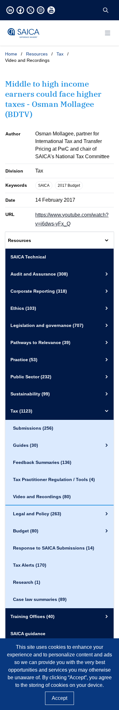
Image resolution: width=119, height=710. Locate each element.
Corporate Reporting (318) (38, 291)
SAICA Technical (28, 256)
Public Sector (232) (30, 376)
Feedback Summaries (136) (42, 462)
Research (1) (26, 582)
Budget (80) (25, 530)
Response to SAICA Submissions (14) (53, 547)
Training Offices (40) (32, 616)
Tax (59, 53)
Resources (37, 53)
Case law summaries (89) (40, 599)
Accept (59, 698)
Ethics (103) (23, 308)
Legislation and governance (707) (46, 325)
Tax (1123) (21, 411)
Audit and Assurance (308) (39, 274)
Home (11, 53)
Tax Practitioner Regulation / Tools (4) (54, 479)
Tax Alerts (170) (29, 565)
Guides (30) (25, 445)
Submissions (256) (33, 428)
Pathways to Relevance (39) (40, 342)
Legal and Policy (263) (37, 513)
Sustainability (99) (30, 393)
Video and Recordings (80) (42, 496)
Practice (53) (23, 359)
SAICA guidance (27, 633)
